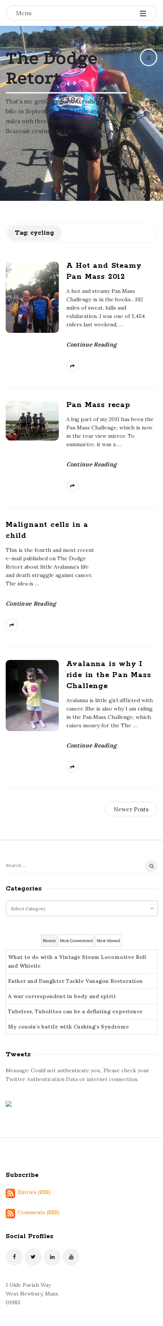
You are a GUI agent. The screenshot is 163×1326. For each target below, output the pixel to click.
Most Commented (76, 940)
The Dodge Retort (51, 68)
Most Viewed (108, 940)
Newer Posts (131, 809)
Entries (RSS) (34, 1192)
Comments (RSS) (39, 1212)
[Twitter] (33, 1257)
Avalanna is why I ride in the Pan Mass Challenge (108, 675)
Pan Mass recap (98, 405)
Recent (49, 940)
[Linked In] (52, 1257)
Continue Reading (91, 344)
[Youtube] (71, 1257)
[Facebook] (14, 1257)
